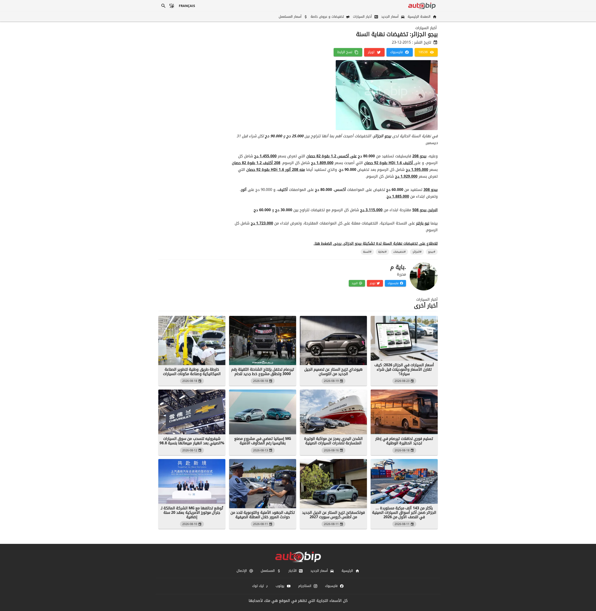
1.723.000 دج (262, 223)
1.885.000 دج (398, 196)
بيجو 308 (430, 189)
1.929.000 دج (406, 176)
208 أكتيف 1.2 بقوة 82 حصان (256, 162)
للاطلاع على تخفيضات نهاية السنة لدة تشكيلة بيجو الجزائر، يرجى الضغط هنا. (376, 243)
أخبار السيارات (426, 28)
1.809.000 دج (322, 162)
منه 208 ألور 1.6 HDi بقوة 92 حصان (275, 169)
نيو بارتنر (422, 223)
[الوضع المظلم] (172, 6)
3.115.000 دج (371, 210)
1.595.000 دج (417, 169)
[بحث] (163, 6)
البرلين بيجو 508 (425, 210)
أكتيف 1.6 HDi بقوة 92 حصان (389, 162)
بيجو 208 (419, 156)
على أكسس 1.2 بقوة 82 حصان (331, 156)
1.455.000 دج (265, 156)
